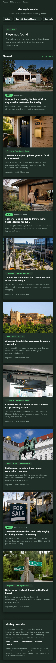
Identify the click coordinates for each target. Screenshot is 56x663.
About (5, 2)
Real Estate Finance (15, 337)
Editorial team (15, 2)
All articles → (47, 56)
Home (7, 642)
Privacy (8, 644)
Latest (7, 19)
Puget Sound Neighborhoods (19, 273)
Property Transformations (18, 151)
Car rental (49, 19)
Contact (26, 2)
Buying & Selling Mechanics (27, 19)
